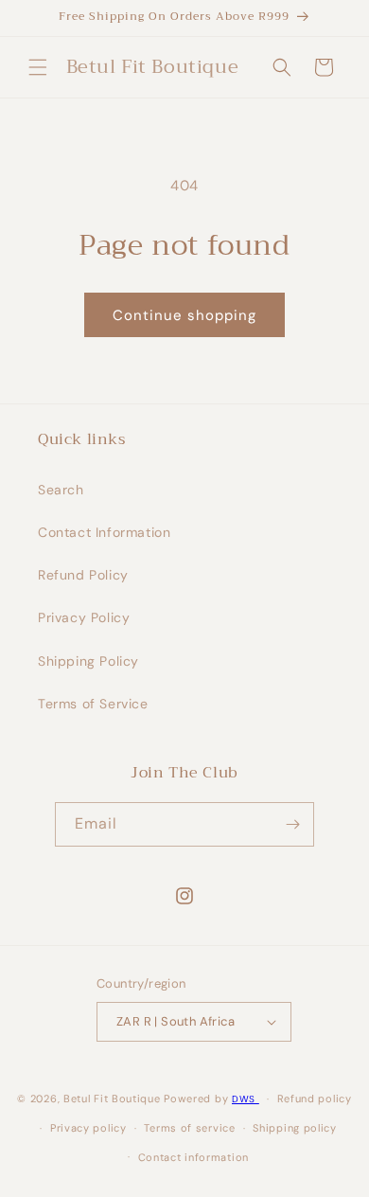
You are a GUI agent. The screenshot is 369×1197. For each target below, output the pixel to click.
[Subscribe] (292, 824)
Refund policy (314, 1098)
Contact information (193, 1157)
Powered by (196, 1098)
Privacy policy (88, 1127)
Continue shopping (184, 315)
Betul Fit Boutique (112, 1098)
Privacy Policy (84, 617)
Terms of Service (93, 703)
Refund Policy (83, 574)
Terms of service (189, 1127)
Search (61, 489)
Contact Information (104, 532)
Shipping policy (295, 1127)
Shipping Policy (88, 661)
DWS (245, 1099)
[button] (38, 67)
